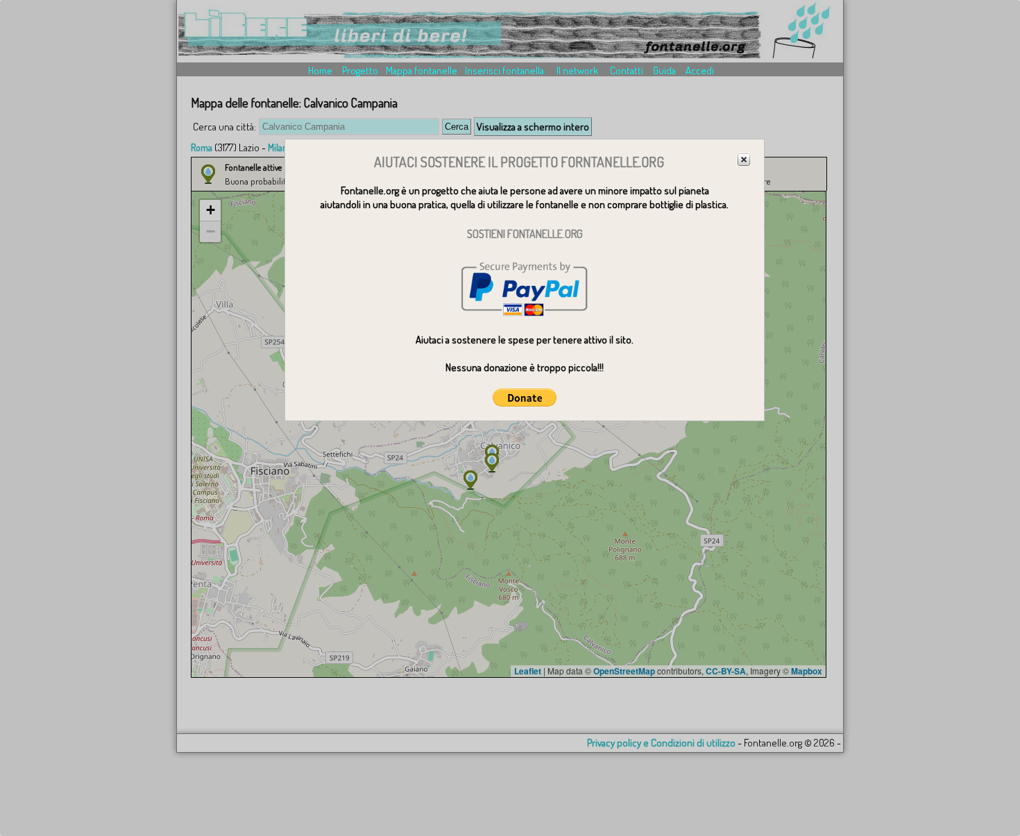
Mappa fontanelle (421, 70)
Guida (664, 70)
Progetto (360, 70)
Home (320, 70)
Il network (577, 70)
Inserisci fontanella (504, 70)
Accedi (700, 70)
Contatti (626, 70)
